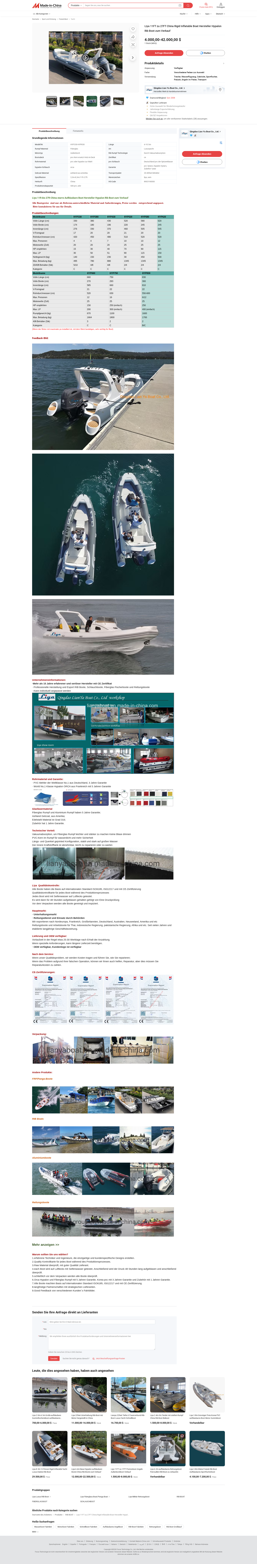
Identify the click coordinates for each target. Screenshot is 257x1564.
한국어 (149, 1544)
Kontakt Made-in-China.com (140, 1541)
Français (92, 1544)
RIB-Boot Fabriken (136, 1526)
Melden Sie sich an (154, 118)
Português (83, 1544)
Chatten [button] (207, 53)
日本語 (156, 1544)
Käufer (183, 13)
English (65, 1544)
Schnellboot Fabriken (88, 1526)
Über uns (80, 1541)
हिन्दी (163, 1544)
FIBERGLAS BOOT (39, 1501)
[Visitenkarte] (221, 142)
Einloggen (221, 7)
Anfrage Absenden (164, 53)
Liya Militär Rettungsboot (139, 1496)
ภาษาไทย (171, 1544)
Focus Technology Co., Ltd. (126, 1549)
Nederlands (132, 1544)
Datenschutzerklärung (119, 1541)
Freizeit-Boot (63, 19)
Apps (207, 13)
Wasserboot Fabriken (43, 1526)
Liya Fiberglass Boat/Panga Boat (94, 1496)
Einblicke (177, 1541)
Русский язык (104, 1544)
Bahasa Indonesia (201, 1544)
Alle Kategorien (42, 13)
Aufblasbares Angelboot (113, 1526)
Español (73, 1544)
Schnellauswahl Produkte (162, 1541)
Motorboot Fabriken (66, 1526)
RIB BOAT (181, 1496)
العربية (141, 1544)
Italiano (114, 1544)
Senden (53, 1358)
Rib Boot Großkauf (174, 1526)
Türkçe (179, 1544)
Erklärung (89, 1541)
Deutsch (123, 1544)
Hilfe (197, 13)
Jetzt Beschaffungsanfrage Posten (108, 1358)
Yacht (73, 19)
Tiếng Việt (188, 1544)
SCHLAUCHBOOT (87, 1501)
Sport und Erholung (49, 19)
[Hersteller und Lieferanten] (46, 5)
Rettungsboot (155, 1526)
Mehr (34, 1531)
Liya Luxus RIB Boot (40, 1496)
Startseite (35, 19)
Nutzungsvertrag (102, 1541)
